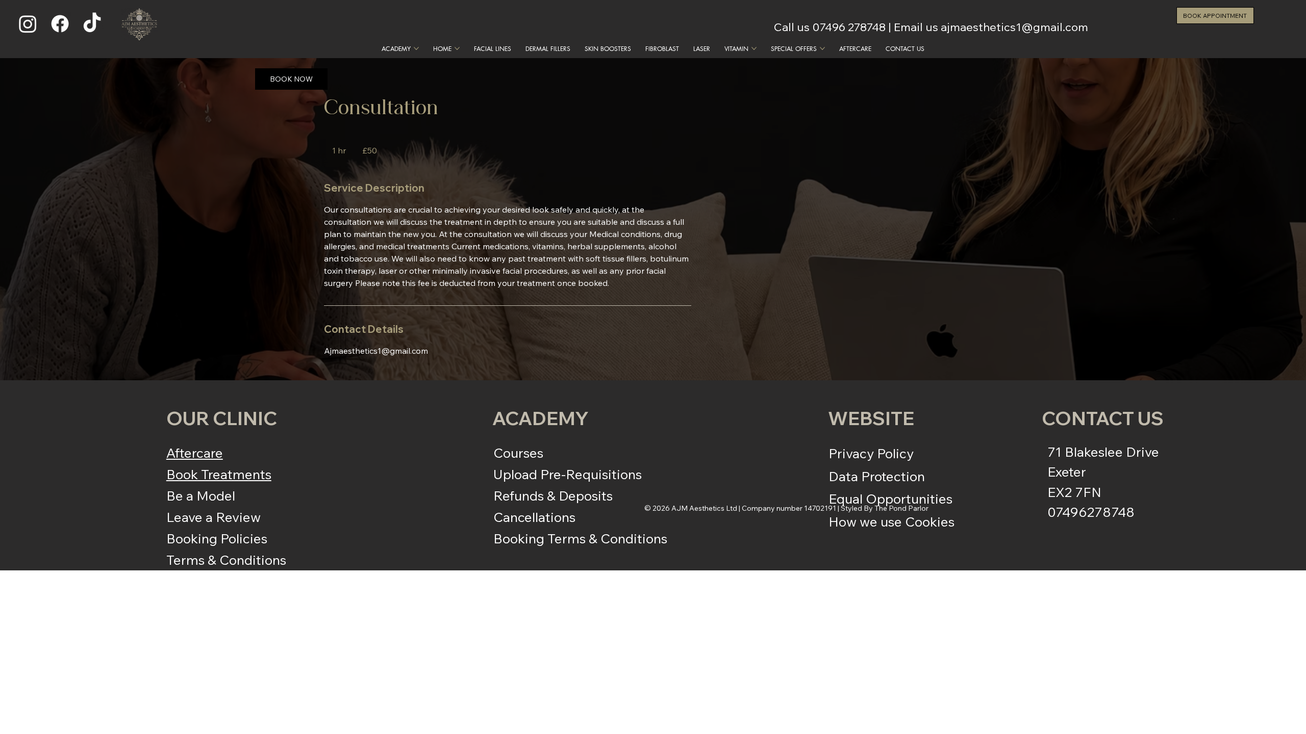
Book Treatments (218, 474)
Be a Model (200, 495)
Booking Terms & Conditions (580, 538)
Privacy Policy (871, 453)
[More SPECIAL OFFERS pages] (822, 48)
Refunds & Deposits (553, 495)
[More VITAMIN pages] (754, 48)
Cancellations (534, 517)
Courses (518, 452)
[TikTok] (92, 23)
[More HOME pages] (457, 48)
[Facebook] (59, 23)
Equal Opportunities (890, 498)
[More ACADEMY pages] (416, 48)
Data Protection (876, 476)
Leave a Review (213, 517)
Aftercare (194, 452)
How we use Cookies (891, 521)
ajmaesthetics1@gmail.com (1014, 27)
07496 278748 (849, 27)
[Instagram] (27, 23)
